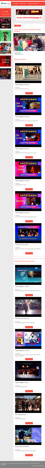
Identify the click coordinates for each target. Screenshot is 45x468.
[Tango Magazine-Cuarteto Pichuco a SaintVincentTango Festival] (29, 105)
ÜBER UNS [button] (23, 3)
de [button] (37, 7)
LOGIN (42, 7)
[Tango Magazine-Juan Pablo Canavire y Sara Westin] (29, 339)
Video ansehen (29, 93)
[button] (28, 73)
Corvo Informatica (40, 465)
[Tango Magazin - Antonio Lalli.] (29, 275)
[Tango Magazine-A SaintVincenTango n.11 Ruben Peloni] (29, 201)
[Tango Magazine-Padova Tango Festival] (29, 73)
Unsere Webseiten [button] (33, 3)
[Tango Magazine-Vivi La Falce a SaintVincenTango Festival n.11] (29, 137)
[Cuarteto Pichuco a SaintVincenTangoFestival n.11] (29, 233)
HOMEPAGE (16, 3)
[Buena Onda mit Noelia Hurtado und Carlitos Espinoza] (29, 435)
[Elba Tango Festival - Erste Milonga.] (29, 403)
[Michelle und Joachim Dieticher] (29, 307)
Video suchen (5, 14)
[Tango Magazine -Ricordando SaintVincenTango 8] (29, 371)
